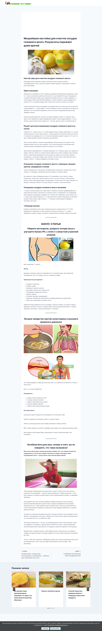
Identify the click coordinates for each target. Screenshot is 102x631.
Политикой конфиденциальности (58, 625)
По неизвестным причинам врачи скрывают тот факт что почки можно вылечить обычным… (23, 595)
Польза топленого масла (50, 591)
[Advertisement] (51, 25)
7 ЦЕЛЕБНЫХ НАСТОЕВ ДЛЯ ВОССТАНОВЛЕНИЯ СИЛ (72, 554)
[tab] (49, 608)
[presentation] (24, 579)
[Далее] (88, 589)
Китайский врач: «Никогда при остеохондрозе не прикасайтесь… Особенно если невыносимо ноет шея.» (35, 555)
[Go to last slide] (14, 589)
